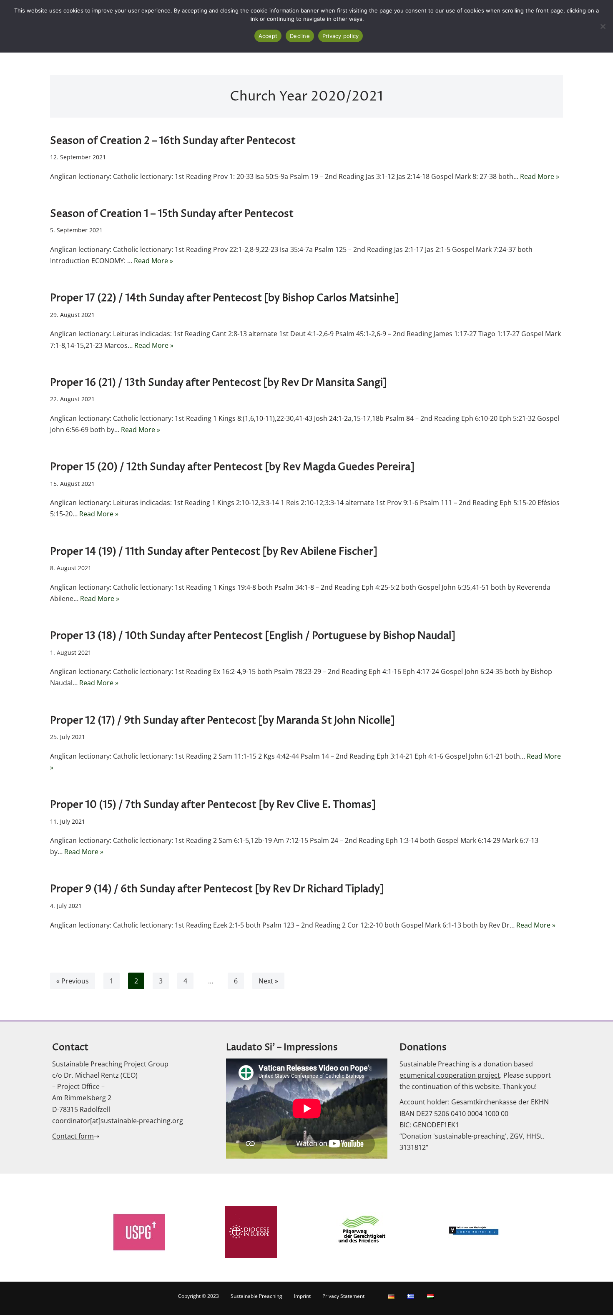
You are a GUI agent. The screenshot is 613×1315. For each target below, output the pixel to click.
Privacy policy (340, 36)
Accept (268, 36)
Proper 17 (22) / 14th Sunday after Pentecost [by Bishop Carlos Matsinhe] (224, 298)
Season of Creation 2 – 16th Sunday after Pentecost (173, 141)
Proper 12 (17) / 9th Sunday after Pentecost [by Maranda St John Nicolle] (222, 720)
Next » (268, 981)
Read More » (539, 176)
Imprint (302, 1296)
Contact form (73, 1136)
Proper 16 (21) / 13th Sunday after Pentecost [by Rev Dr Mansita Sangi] (218, 383)
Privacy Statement (343, 1296)
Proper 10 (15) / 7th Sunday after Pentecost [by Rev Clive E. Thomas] (213, 805)
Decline (300, 36)
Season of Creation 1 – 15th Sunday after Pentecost (172, 214)
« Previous (72, 981)
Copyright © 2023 (198, 1296)
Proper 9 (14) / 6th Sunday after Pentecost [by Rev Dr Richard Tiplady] (217, 889)
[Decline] (602, 26)
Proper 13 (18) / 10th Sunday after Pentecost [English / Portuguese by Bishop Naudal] (252, 636)
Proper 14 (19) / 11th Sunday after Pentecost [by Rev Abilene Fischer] (213, 551)
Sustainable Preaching (256, 1296)
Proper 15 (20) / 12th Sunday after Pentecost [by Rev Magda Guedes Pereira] (232, 467)
